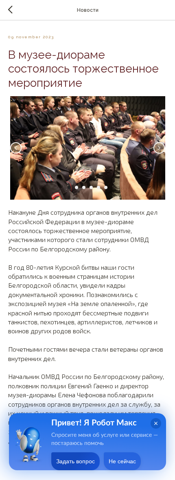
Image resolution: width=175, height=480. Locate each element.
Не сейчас (122, 461)
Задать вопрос (75, 461)
